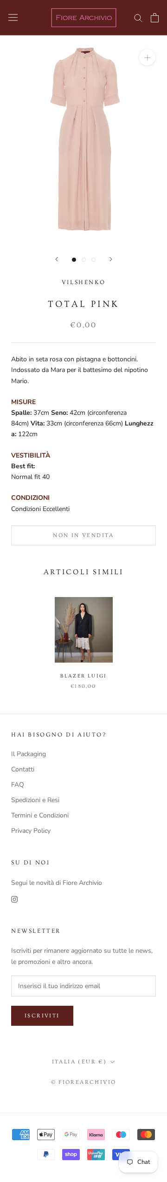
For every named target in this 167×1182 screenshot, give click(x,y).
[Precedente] (56, 259)
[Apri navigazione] (13, 17)
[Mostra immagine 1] (74, 260)
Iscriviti (42, 1016)
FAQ (17, 784)
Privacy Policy (31, 830)
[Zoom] (147, 57)
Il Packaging (28, 754)
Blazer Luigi (83, 676)
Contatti (22, 769)
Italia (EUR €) (79, 1062)
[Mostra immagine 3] (93, 260)
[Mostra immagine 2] (84, 260)
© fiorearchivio (83, 1082)
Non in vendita (83, 535)
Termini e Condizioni (40, 815)
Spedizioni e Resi (35, 800)
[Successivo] (110, 259)
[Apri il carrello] (155, 17)
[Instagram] (14, 898)
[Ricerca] (138, 17)
